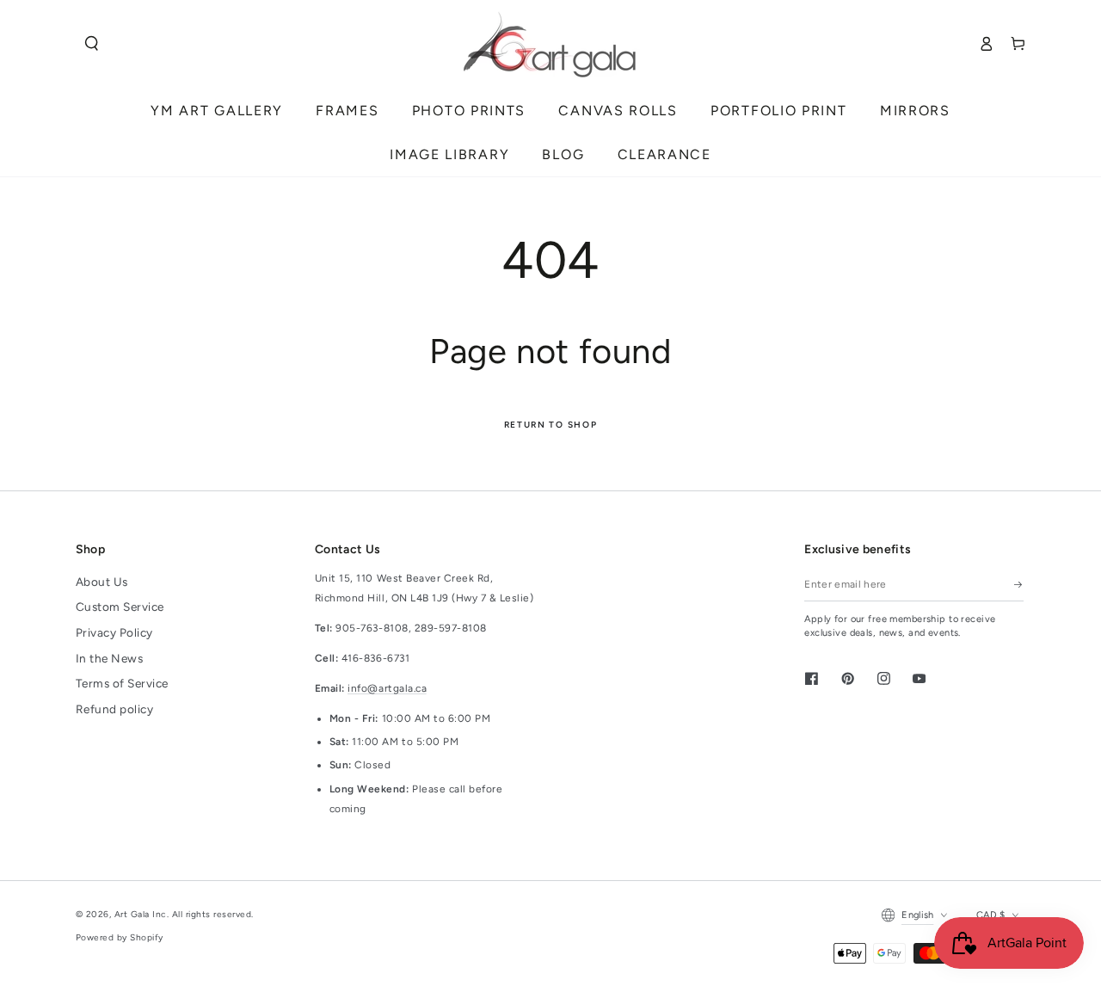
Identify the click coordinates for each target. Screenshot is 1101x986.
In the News (110, 658)
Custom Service (120, 606)
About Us (102, 582)
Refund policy (115, 709)
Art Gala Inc (140, 914)
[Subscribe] (1019, 585)
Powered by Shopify (119, 937)
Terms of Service (122, 683)
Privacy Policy (114, 632)
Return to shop (551, 424)
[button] (92, 43)
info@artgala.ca (387, 688)
